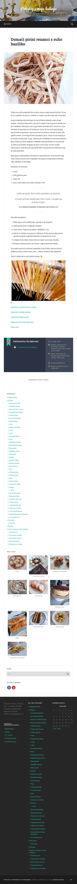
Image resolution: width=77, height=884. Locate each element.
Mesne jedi (12, 454)
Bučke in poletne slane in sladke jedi (59, 367)
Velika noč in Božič (15, 508)
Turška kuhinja (13, 502)
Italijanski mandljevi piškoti (21, 312)
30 (66, 726)
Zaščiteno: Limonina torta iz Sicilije (23, 307)
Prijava (7, 732)
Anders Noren (58, 879)
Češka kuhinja (13, 415)
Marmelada (12, 448)
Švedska (10, 526)
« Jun (54, 729)
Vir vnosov (9, 735)
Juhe (10, 433)
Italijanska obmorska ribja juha (22, 322)
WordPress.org (10, 742)
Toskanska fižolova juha (20, 317)
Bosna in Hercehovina (16, 409)
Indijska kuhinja (12, 397)
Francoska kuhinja (15, 418)
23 (66, 723)
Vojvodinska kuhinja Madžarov (18, 514)
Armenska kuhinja (14, 403)
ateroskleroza (61, 354)
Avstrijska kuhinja (14, 406)
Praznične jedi (13, 475)
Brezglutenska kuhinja (16, 412)
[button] (64, 282)
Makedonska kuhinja (15, 445)
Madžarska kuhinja (15, 442)
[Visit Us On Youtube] (13, 689)
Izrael (11, 430)
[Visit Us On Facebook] (9, 689)
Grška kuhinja (13, 421)
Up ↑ (71, 879)
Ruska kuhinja (13, 481)
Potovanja (11, 520)
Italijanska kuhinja (14, 427)
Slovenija (12, 523)
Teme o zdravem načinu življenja (18, 529)
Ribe (10, 478)
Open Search (71, 24)
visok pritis (60, 358)
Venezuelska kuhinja (15, 511)
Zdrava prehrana (14, 541)
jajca (59, 356)
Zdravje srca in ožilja (15, 544)
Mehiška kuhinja (14, 451)
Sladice (11, 487)
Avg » (59, 729)
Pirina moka (65, 356)
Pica (10, 469)
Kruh (10, 439)
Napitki (11, 457)
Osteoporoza (61, 345)
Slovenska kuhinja (14, 493)
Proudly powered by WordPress (17, 879)
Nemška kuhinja (14, 463)
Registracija (9, 729)
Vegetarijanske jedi (15, 505)
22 (63, 723)
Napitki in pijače (14, 460)
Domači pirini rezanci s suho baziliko (36, 41)
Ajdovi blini (15, 327)
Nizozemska (13, 466)
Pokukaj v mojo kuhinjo (39, 8)
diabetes (54, 356)
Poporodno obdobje (58, 347)
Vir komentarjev (10, 738)
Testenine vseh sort (58, 349)
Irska (10, 424)
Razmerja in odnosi (15, 538)
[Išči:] (38, 674)
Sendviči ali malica (15, 484)
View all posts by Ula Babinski (27, 347)
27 (57, 726)
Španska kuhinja (14, 496)
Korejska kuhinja (14, 436)
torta (12, 490)
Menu (8, 24)
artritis (53, 354)
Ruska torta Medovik (58, 363)
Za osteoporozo (14, 517)
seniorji (53, 358)
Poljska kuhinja (13, 472)
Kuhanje (53, 345)
